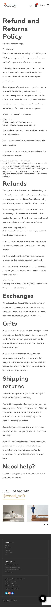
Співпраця (8, 572)
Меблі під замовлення (12, 567)
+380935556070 (10, 581)
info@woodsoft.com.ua (12, 586)
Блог (6, 555)
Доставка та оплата (11, 565)
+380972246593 (10, 583)
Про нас (7, 550)
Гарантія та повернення (13, 569)
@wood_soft (14, 495)
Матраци (8, 548)
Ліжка (7, 545)
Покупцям (8, 552)
